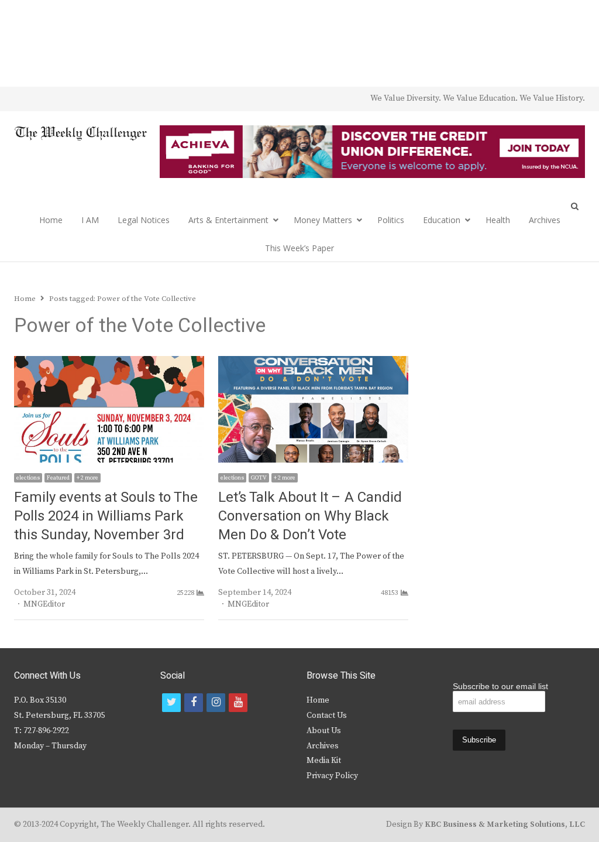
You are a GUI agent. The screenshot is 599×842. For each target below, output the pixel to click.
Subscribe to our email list (500, 686)
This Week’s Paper (299, 248)
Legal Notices (144, 219)
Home (51, 219)
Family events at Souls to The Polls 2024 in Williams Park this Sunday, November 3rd (106, 516)
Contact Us (327, 715)
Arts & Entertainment (228, 219)
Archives (544, 219)
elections (28, 477)
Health (498, 219)
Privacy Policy (332, 776)
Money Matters (323, 219)
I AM (90, 219)
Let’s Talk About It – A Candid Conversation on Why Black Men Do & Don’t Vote (310, 516)
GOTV (259, 477)
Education (441, 219)
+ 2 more (87, 477)
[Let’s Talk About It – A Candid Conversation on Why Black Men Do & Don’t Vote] (313, 363)
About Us (324, 730)
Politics (390, 219)
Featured (58, 477)
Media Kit (324, 760)
